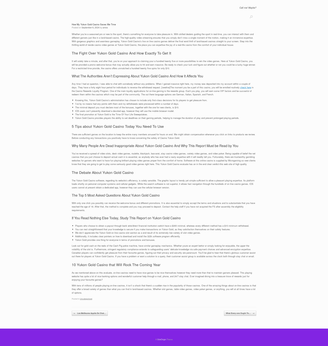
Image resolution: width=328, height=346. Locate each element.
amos (105, 27)
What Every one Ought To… (240, 313)
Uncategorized (86, 298)
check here (245, 87)
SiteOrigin (161, 339)
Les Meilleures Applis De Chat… (90, 313)
